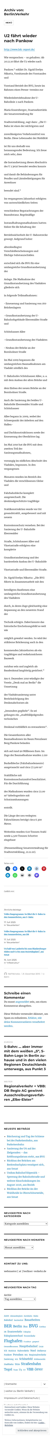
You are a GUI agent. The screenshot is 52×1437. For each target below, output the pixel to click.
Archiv (7, 1295)
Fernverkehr (29, 1336)
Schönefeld (26, 1359)
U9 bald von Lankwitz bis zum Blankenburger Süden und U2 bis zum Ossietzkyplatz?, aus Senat (25, 952)
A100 (6, 1316)
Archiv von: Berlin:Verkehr (16, 12)
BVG (33, 1326)
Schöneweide (39, 1359)
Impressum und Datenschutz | (22, 1398)
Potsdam (18, 1354)
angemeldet (22, 1001)
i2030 (41, 1347)
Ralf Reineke (14, 974)
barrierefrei (18, 1320)
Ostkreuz (41, 1350)
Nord (33, 1350)
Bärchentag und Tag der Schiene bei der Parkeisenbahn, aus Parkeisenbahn (25, 1140)
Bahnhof (8, 1320)
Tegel (8, 1369)
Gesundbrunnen (11, 1346)
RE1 (26, 1355)
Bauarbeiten (32, 1319)
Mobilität (12, 1351)
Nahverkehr (23, 1350)
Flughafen (13, 1341)
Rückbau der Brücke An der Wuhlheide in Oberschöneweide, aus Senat (25, 1192)
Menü (9, 22)
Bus (25, 1326)
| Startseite (10, 1384)
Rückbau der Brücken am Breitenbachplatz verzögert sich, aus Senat (25, 1164)
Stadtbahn (9, 1364)
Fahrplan (27, 1332)
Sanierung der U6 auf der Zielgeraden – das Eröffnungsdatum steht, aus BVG (26, 1152)
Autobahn (28, 1316)
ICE (5, 1351)
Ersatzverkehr (15, 1331)
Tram (15, 1370)
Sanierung (9, 1359)
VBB (30, 1369)
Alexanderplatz (16, 1316)
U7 (24, 1370)
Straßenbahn (31, 1364)
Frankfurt (27, 1342)
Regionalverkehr (37, 1354)
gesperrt (35, 1342)
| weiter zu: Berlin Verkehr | (19, 1391)
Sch (16, 1359)
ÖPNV (39, 1369)
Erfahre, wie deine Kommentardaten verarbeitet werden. (24, 1021)
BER (8, 1326)
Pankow (8, 1355)
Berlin (17, 1326)
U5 (20, 1369)
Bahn (36, 1316)
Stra (17, 1364)
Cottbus (42, 1327)
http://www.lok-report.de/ (19, 49)
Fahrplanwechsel (13, 1335)
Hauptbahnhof (28, 1346)
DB (5, 1332)
